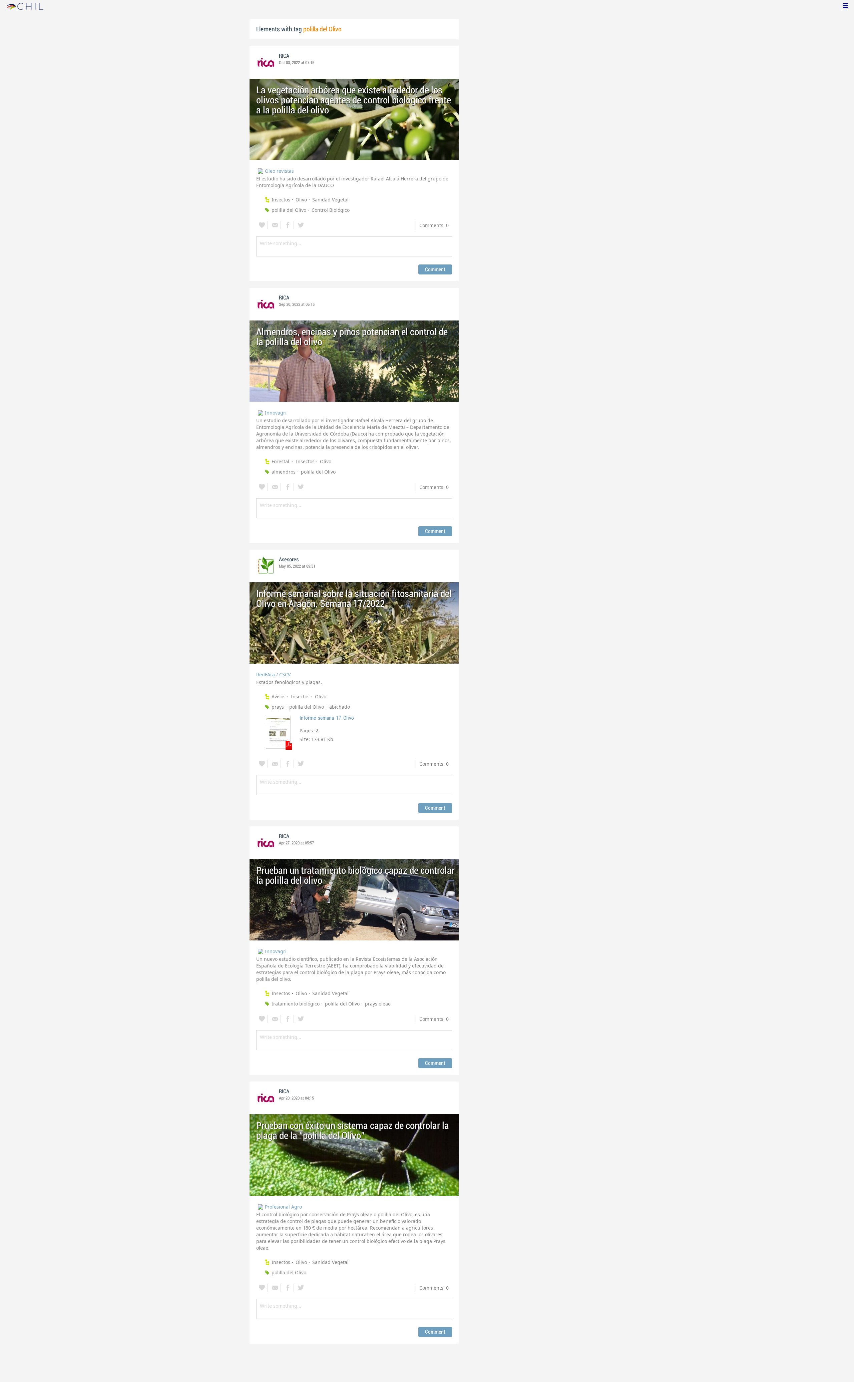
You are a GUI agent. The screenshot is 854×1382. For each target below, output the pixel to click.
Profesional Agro (283, 1207)
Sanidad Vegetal (330, 199)
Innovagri (276, 413)
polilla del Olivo (289, 210)
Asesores (289, 560)
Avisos (279, 696)
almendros (284, 472)
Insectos (281, 199)
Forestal (281, 461)
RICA (284, 56)
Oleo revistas (279, 171)
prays (278, 707)
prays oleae (378, 1003)
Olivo (301, 199)
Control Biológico (331, 210)
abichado (339, 707)
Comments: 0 (434, 225)
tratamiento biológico (296, 1003)
